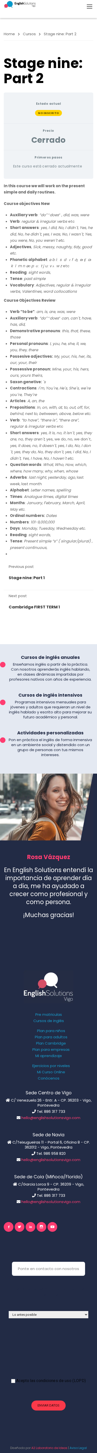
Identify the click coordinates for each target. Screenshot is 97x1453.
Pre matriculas (48, 1014)
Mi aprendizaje (48, 1055)
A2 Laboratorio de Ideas (49, 1448)
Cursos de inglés (48, 1020)
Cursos (29, 33)
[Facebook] (8, 1227)
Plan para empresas (51, 1049)
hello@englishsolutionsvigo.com (50, 1117)
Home (9, 33)
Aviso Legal (78, 1448)
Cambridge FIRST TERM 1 (34, 607)
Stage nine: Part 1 (27, 578)
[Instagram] (41, 1227)
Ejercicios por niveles (51, 1065)
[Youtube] (52, 1227)
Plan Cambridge (51, 1043)
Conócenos (48, 1078)
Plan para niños (51, 1030)
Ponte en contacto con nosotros (48, 1268)
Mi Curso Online (51, 1072)
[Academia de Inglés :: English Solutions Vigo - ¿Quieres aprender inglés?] (20, 4)
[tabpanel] (48, 370)
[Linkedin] (30, 1227)
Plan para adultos (51, 1037)
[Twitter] (19, 1227)
